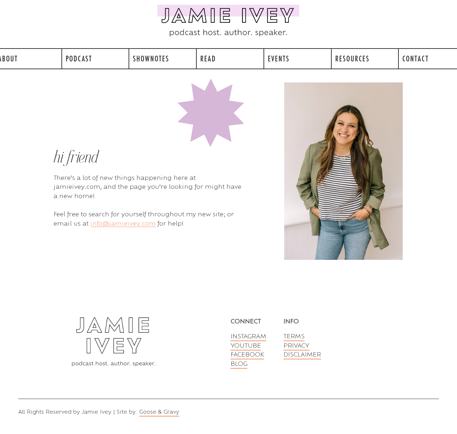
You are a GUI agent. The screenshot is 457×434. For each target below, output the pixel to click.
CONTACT (415, 59)
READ (208, 59)
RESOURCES (352, 59)
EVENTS (279, 59)
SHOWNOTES (151, 59)
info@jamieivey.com (123, 223)
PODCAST (79, 59)
